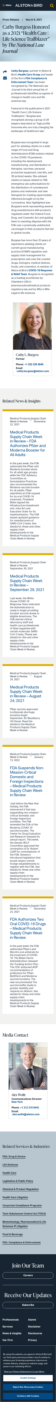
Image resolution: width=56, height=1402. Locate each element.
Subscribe (28, 1305)
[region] (28, 1373)
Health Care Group (29, 74)
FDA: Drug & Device (14, 1156)
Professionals (10, 1320)
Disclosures (35, 1333)
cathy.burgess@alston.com (33, 371)
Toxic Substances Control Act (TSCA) (24, 1213)
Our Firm (7, 1340)
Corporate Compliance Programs (22, 1205)
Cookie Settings (28, 1378)
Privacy (32, 1340)
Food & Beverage (12, 1234)
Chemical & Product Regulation (20, 1189)
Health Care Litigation (15, 1197)
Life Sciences (10, 1165)
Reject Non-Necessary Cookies (28, 1387)
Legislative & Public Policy (17, 1181)
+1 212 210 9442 (29, 1107)
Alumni (32, 1320)
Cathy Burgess (19, 71)
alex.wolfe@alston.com (26, 1114)
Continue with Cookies (28, 1396)
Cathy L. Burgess (27, 354)
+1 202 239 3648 (34, 364)
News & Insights (11, 1333)
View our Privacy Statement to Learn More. (24, 1372)
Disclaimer (34, 1326)
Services (7, 1326)
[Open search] (52, 5)
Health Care (9, 1173)
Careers (28, 1275)
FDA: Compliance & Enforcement (21, 1242)
